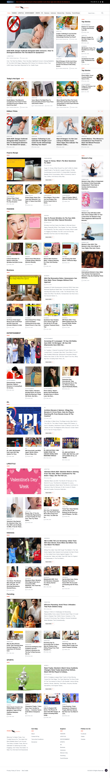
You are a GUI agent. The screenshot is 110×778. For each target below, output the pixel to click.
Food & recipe (76, 13)
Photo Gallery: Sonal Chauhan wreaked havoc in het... (87, 77)
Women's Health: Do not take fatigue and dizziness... (88, 39)
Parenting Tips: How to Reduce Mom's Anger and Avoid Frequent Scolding (70, 645)
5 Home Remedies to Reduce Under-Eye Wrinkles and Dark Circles (14, 260)
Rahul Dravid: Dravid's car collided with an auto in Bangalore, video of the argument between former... (15, 710)
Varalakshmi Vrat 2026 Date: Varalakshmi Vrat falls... (88, 60)
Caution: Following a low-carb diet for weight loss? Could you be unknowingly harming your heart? (66, 35)
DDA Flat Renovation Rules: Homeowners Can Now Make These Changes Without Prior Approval (60, 280)
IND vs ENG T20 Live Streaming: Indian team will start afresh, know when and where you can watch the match (60, 543)
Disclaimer (34, 742)
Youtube (83, 739)
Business (47, 13)
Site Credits (25, 770)
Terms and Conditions (37, 739)
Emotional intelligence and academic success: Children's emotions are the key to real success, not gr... (33, 650)
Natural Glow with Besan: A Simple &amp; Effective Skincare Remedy (33, 260)
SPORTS (38, 13)
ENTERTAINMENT (29, 13)
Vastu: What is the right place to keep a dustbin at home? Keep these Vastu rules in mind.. (43, 102)
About (33, 733)
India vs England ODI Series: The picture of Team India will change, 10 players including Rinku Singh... (52, 711)
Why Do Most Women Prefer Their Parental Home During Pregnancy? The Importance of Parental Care (15, 647)
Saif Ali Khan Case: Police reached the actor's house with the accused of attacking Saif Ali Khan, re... (70, 583)
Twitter (83, 736)
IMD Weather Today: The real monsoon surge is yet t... (88, 49)
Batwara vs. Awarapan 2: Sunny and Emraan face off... (88, 28)
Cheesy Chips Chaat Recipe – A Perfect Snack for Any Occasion (14, 200)
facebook (83, 733)
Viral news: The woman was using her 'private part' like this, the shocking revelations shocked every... (14, 584)
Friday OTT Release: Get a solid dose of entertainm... (88, 88)
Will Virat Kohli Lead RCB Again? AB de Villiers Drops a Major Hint (33, 452)
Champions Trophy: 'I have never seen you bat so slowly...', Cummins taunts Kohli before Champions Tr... (33, 710)
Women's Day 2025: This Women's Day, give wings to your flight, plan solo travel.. (91, 246)
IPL (42, 13)
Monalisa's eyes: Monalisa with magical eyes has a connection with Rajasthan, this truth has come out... (33, 584)
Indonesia (53, 13)
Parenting (68, 13)
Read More (48, 180)
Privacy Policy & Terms (13, 770)
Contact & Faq (35, 736)
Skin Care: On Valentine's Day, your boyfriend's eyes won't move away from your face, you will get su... (52, 513)
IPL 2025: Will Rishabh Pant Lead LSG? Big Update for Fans (13, 452)
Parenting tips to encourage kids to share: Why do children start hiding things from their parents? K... (51, 646)
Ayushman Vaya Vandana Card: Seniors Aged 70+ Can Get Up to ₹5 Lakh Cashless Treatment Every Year (51, 323)
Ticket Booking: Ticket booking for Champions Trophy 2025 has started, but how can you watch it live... (70, 710)
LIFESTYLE (21, 13)
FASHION (14, 13)
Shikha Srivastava (14, 58)
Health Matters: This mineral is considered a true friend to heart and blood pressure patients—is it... (45, 2)
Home (8, 13)
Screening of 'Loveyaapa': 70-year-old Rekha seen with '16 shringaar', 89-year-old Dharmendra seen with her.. (60, 343)
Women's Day (60, 13)
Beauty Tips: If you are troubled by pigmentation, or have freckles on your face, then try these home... (33, 516)
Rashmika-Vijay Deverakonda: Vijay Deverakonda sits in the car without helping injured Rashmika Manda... (70, 383)
